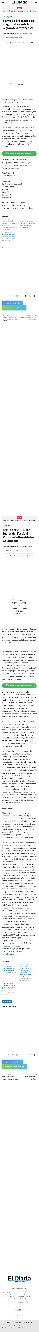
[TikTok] (22, 1316)
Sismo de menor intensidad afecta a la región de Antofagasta (9, 234)
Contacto (9, 1322)
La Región (7, 16)
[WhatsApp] (19, 42)
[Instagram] (17, 1315)
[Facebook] (6, 42)
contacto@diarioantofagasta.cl (23, 1303)
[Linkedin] (23, 42)
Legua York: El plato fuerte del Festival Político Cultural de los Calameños (9, 319)
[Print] (30, 296)
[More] (32, 42)
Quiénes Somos (18, 1322)
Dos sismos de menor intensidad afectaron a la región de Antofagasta (27, 221)
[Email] (27, 42)
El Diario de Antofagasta (12, 33)
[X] (10, 42)
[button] (3, 2)
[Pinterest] (14, 42)
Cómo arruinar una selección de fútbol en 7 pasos (29, 318)
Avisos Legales (28, 1322)
